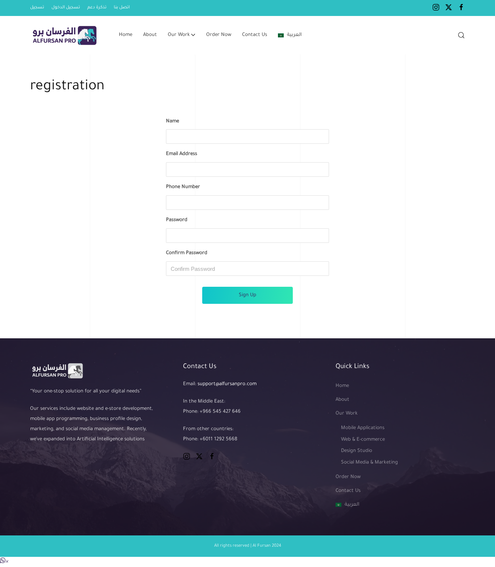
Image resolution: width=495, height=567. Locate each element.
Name (172, 121)
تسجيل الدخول (65, 7)
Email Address (181, 154)
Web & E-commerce (363, 439)
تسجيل (37, 7)
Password (176, 220)
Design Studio (356, 451)
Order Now (218, 35)
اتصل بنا (122, 7)
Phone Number (183, 187)
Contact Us (254, 35)
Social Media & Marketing (369, 462)
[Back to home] (65, 35)
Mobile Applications (362, 428)
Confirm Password (186, 253)
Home (125, 35)
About (150, 35)
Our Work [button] (179, 35)
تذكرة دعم (97, 7)
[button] (461, 35)
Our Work (347, 413)
